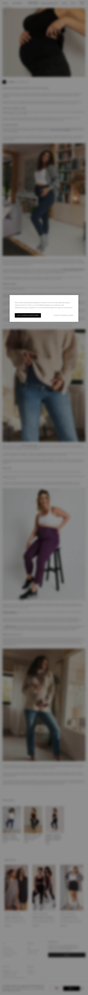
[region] (44, 308)
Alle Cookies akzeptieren (28, 315)
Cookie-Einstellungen (63, 315)
